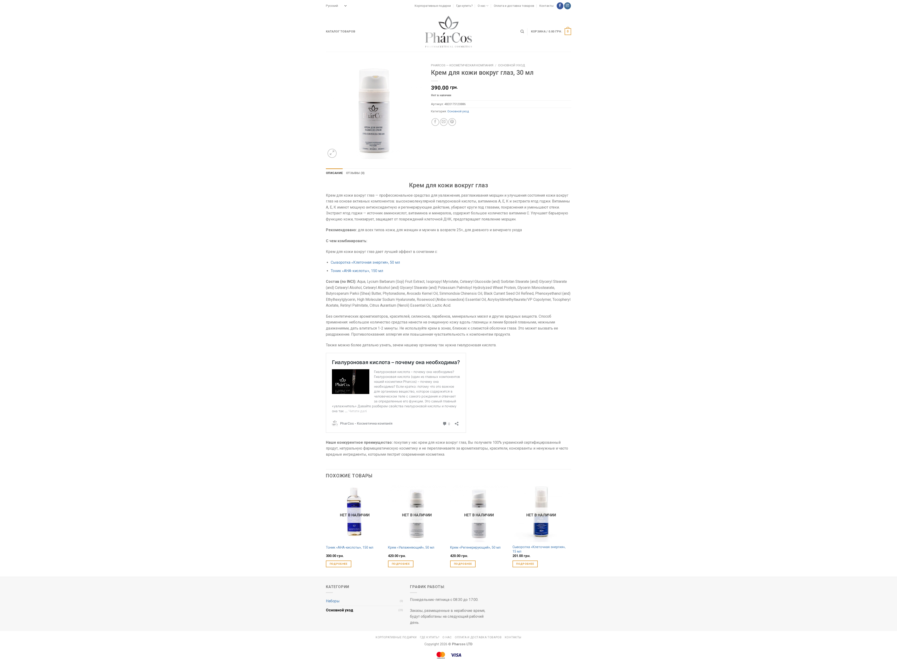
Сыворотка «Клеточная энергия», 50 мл (365, 262)
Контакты (546, 5)
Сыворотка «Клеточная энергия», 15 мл (539, 549)
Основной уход (511, 65)
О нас (481, 5)
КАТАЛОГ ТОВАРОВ (340, 31)
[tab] (334, 173)
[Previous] (326, 530)
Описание (334, 173)
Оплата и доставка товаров (514, 5)
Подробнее (339, 563)
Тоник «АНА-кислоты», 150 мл (357, 271)
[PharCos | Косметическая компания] (448, 32)
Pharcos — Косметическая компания (462, 65)
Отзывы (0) (355, 173)
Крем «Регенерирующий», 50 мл (475, 548)
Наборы (333, 601)
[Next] (569, 530)
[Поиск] (522, 31)
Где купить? (464, 5)
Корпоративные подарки (433, 5)
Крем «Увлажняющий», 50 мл (411, 548)
